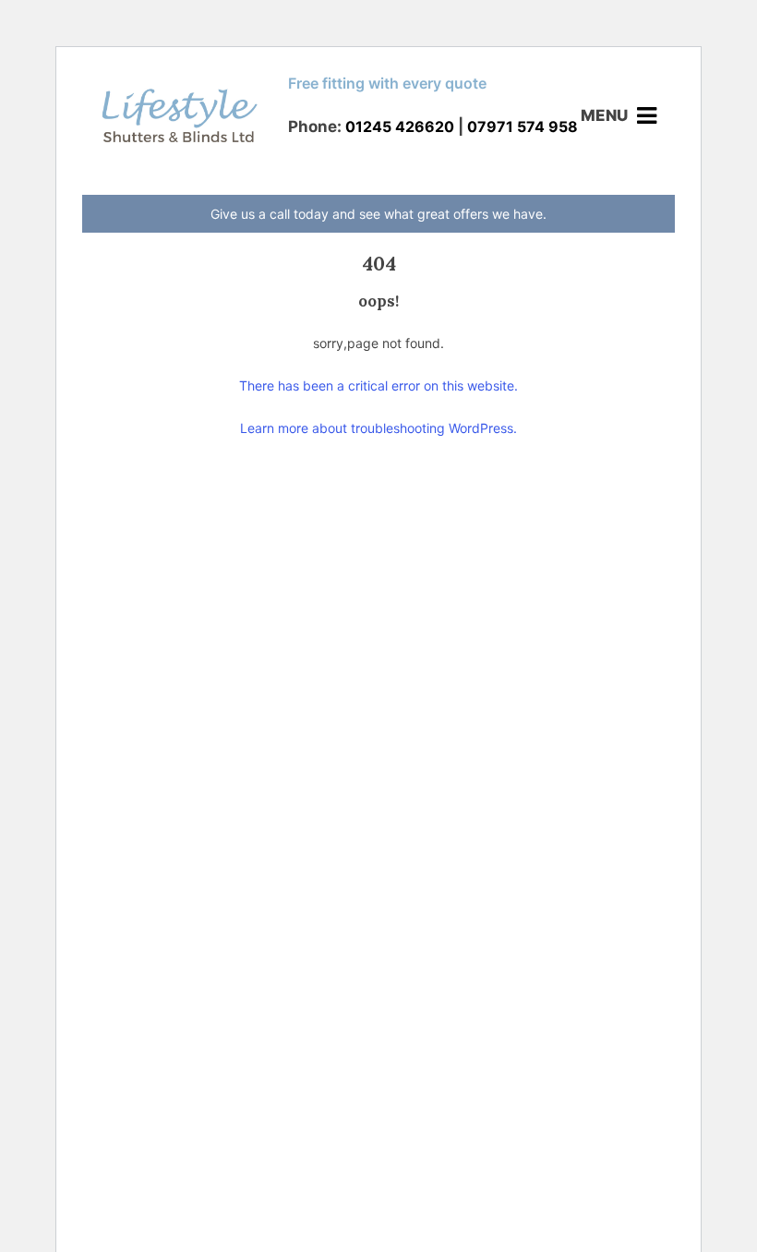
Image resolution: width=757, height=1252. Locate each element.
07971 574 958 (522, 126)
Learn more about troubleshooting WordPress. (378, 428)
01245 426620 (399, 126)
